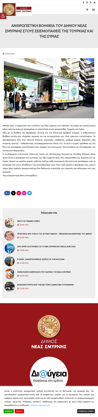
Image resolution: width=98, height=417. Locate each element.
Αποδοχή (8, 411)
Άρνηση (19, 411)
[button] (3, 16)
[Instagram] (87, 2)
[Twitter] (91, 2)
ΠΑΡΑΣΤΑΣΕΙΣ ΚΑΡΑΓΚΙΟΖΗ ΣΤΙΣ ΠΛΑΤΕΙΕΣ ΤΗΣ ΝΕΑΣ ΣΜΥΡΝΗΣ (44, 272)
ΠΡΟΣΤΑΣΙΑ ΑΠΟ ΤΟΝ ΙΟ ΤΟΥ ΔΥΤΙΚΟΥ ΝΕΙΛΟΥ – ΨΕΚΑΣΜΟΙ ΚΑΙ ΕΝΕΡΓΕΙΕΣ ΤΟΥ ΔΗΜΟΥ (54, 234)
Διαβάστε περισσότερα (40, 405)
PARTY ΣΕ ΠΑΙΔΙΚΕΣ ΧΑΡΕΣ (28, 221)
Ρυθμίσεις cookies (86, 411)
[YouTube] (94, 2)
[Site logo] (17, 9)
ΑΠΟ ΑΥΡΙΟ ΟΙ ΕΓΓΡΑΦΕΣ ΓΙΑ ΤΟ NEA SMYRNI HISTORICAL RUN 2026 (46, 246)
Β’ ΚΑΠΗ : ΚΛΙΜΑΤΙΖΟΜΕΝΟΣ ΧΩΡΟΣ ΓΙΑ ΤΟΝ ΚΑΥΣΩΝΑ (40, 259)
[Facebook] (83, 2)
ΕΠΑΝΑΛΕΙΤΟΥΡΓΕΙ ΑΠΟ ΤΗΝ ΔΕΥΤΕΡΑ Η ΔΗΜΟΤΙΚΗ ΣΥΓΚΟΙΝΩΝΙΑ (45, 285)
